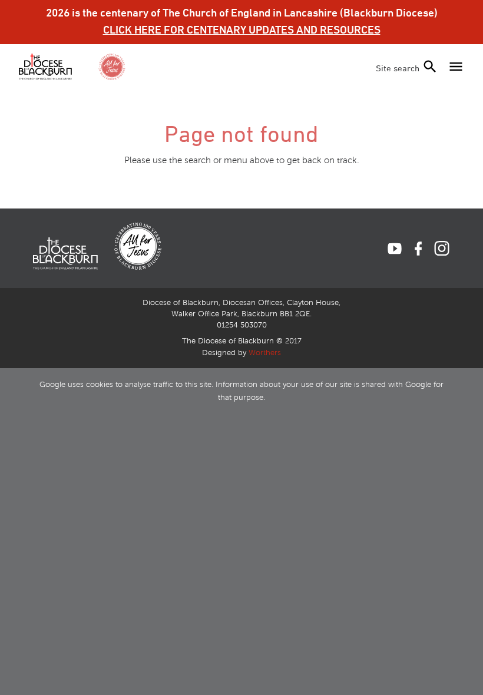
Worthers (265, 353)
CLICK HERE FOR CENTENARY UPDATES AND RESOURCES (242, 29)
